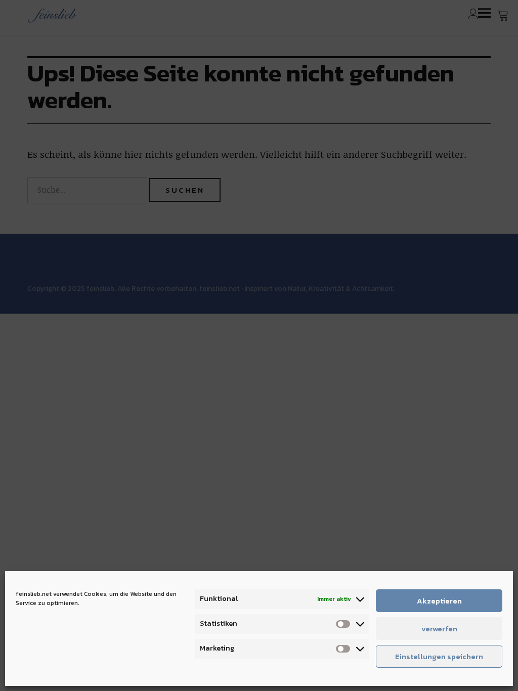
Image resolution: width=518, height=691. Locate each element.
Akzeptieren (439, 601)
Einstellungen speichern (439, 656)
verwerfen (439, 628)
